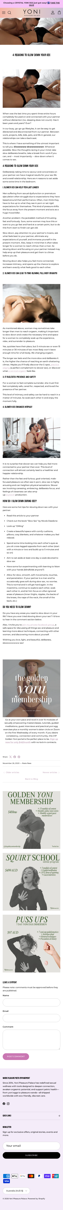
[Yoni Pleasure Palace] (31, 12)
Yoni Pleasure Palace (18, 1199)
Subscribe (31, 1155)
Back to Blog (31, 779)
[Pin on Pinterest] (19, 757)
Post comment (16, 1056)
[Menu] (3, 12)
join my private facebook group (38, 624)
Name (6, 995)
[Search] (11, 12)
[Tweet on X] (10, 757)
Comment (8, 1026)
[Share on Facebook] (14, 757)
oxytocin (10, 494)
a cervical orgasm (17, 371)
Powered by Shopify (36, 1199)
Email (5, 1011)
